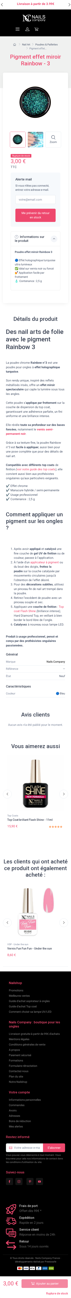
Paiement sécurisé (20, 1055)
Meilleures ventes (19, 995)
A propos (14, 1049)
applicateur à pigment (44, 562)
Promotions (16, 990)
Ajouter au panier (47, 1283)
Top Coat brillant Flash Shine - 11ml (30, 819)
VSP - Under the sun (17, 944)
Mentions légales (19, 1039)
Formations (16, 1060)
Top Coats (12, 815)
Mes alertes (16, 1126)
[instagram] (18, 1181)
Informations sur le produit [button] (29, 238)
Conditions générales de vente (27, 1044)
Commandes (16, 1105)
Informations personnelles (25, 1099)
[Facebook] (9, 1181)
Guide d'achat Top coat (23, 1006)
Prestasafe (50, 1261)
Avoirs (13, 1110)
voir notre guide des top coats (36, 469)
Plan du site (16, 1076)
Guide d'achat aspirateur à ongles (29, 1001)
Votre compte (19, 1092)
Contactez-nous (18, 1071)
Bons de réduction (20, 1121)
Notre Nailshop (18, 1081)
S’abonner (54, 1148)
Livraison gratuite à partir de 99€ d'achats (34, 1033)
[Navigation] (8, 29)
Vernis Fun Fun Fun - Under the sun (29, 948)
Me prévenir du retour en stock (35, 215)
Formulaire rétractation (23, 1065)
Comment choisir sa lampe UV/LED (30, 1011)
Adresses (14, 1115)
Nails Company (56, 661)
